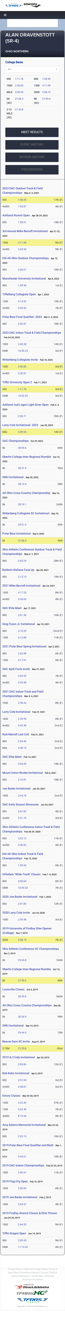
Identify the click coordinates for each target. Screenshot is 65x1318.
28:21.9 (22, 468)
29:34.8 (22, 960)
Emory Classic (11, 1095)
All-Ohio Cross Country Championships (27, 1005)
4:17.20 (22, 592)
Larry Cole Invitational (16, 711)
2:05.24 (22, 560)
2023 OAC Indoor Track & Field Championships (31, 332)
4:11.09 (46, 85)
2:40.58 (22, 344)
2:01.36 (22, 615)
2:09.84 (22, 1064)
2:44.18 (22, 795)
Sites (16, 1272)
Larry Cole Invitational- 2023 (20, 425)
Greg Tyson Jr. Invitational (18, 624)
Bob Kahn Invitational (15, 1073)
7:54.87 (22, 206)
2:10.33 (22, 630)
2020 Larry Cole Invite (16, 912)
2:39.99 (22, 718)
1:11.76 (19, 78)
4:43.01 (22, 1156)
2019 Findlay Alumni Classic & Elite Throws (29, 1213)
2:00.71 (22, 416)
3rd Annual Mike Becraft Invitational (25, 231)
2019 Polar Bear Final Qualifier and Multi (27, 1145)
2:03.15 (22, 1136)
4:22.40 (22, 1102)
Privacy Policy (14, 1269)
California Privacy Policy (35, 1269)
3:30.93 (22, 845)
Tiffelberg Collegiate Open (19, 294)
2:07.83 (22, 811)
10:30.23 (23, 350)
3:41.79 (22, 818)
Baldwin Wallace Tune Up (18, 569)
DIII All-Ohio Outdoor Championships (25, 258)
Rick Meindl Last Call (15, 734)
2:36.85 (19, 85)
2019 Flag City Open (15, 1181)
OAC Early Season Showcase (20, 804)
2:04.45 (22, 763)
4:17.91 (22, 660)
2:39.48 (22, 919)
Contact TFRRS (48, 1272)
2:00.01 (22, 269)
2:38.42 (22, 702)
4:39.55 (19, 92)
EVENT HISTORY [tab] (32, 144)
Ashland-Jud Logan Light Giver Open (25, 404)
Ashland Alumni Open (16, 215)
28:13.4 (22, 484)
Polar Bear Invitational (16, 533)
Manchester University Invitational (24, 278)
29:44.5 (22, 1032)
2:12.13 (22, 576)
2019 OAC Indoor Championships (23, 1165)
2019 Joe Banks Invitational (19, 1197)
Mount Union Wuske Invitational (22, 772)
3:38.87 (22, 1086)
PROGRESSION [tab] (31, 169)
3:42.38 (22, 725)
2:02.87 (22, 323)
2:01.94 (22, 1080)
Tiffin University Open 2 (17, 382)
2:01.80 (22, 903)
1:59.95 (22, 865)
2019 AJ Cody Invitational (18, 1057)
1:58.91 (22, 222)
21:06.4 (19, 98)
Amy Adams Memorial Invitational (24, 1124)
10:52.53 (23, 395)
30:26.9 (22, 1016)
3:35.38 (22, 682)
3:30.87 (22, 373)
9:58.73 (46, 92)
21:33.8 (19, 109)
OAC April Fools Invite (16, 669)
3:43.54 (22, 249)
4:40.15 (22, 747)
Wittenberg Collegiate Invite (20, 359)
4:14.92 (22, 301)
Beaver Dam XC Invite (16, 1041)
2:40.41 (22, 1172)
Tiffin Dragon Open (14, 1233)
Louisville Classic (13, 989)
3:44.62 (22, 599)
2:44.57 (22, 1204)
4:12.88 (22, 637)
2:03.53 (22, 675)
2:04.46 (22, 741)
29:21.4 (22, 524)
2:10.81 (22, 779)
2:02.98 (22, 653)
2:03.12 (22, 838)
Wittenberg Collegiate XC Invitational (25, 513)
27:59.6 (46, 98)
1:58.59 (46, 78)
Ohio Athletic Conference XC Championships (30, 948)
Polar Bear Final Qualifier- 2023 (22, 316)
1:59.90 (22, 285)
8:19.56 (22, 1115)
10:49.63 (23, 887)
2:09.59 (22, 1240)
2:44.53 (22, 1224)
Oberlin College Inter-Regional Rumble (26, 456)
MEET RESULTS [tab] (32, 132)
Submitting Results (29, 1272)
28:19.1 (22, 504)
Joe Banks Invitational (16, 788)
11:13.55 (23, 1247)
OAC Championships (15, 440)
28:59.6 (22, 447)
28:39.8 (22, 996)
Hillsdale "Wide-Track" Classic (21, 874)
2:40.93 (22, 1188)
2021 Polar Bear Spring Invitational (24, 646)
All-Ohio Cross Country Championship (26, 493)
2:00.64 (22, 881)
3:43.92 (22, 307)
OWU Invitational (13, 477)
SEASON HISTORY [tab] (32, 157)
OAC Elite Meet (12, 608)
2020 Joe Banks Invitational (19, 896)
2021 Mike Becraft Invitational (21, 585)
